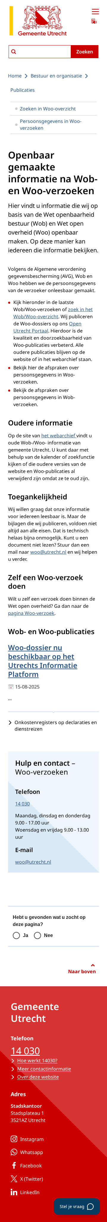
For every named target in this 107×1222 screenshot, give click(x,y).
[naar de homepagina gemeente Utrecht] (38, 22)
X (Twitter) (31, 1179)
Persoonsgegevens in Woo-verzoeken (50, 124)
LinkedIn (30, 1192)
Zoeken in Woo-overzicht (48, 108)
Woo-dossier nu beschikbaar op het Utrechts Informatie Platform (42, 660)
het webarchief (58, 435)
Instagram (32, 1139)
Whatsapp (31, 1152)
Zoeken (84, 51)
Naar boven (82, 971)
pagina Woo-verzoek (31, 613)
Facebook (31, 1165)
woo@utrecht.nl (48, 552)
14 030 (22, 803)
